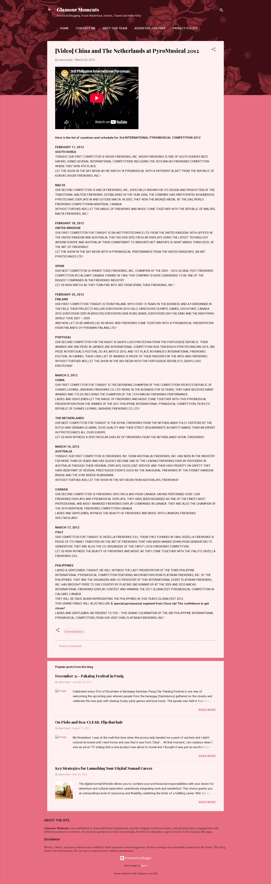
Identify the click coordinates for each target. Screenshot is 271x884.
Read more (207, 710)
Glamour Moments (78, 9)
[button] (213, 50)
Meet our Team (115, 28)
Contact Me (86, 28)
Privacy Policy (185, 28)
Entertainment (74, 631)
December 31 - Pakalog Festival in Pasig (89, 676)
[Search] (221, 11)
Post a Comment (70, 646)
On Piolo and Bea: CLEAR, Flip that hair (89, 722)
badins (144, 865)
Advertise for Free (150, 28)
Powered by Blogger (138, 858)
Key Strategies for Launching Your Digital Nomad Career (104, 768)
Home (64, 28)
